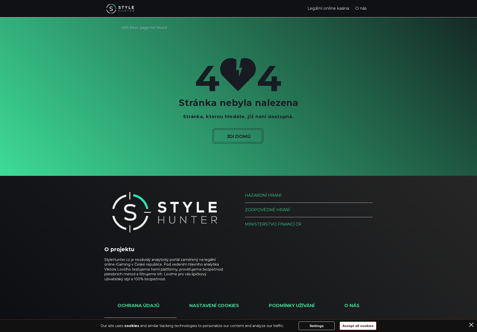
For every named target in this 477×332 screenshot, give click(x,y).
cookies (131, 326)
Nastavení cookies (214, 305)
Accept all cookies (358, 326)
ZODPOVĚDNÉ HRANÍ (267, 209)
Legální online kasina (328, 8)
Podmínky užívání (292, 305)
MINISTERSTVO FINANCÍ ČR (273, 224)
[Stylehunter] (120, 8)
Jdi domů (239, 136)
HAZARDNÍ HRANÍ (263, 195)
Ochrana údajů (138, 305)
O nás (360, 8)
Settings (317, 326)
